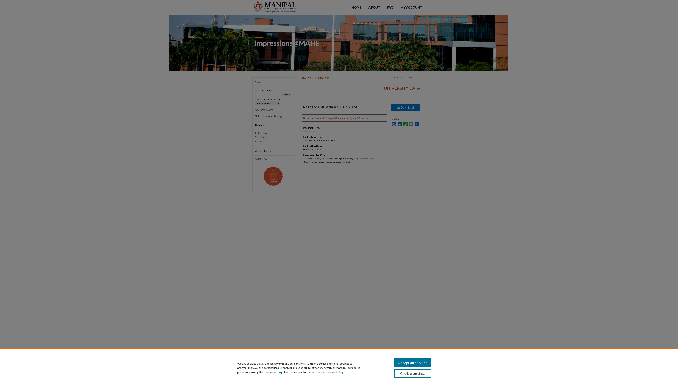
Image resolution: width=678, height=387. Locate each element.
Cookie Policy (334, 372)
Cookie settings (274, 372)
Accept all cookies (412, 363)
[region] (339, 367)
